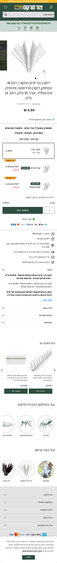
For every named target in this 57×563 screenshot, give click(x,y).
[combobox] (28, 15)
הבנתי (28, 557)
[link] (40, 370)
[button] (35, 78)
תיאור (49, 269)
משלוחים (48, 322)
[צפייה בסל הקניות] (5, 7)
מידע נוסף (47, 308)
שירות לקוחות (46, 509)
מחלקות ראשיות (45, 502)
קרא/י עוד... (46, 299)
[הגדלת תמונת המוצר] (44, 71)
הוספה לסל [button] (40, 391)
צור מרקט (36, 103)
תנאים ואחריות (45, 315)
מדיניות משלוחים (45, 525)
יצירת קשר (47, 517)
